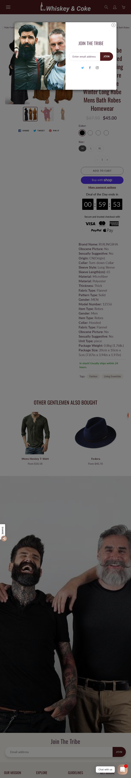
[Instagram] (97, 68)
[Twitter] (82, 68)
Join (107, 56)
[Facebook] (90, 68)
